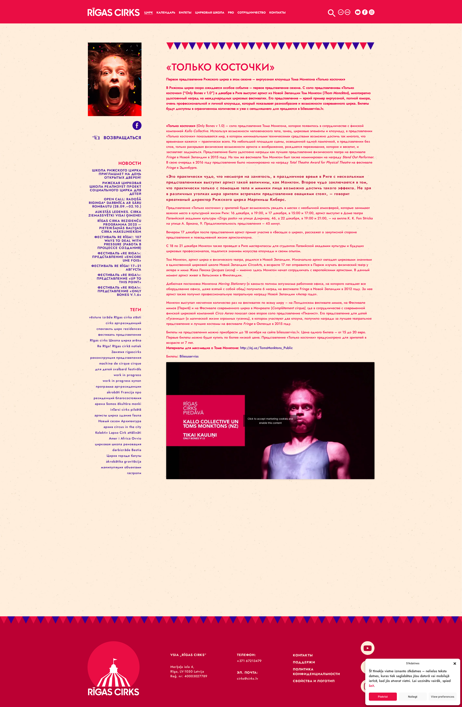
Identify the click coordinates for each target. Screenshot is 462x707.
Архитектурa (131, 421)
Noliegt (412, 696)
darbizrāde (121, 450)
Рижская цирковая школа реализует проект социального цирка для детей (115, 188)
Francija (127, 392)
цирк (118, 328)
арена (100, 403)
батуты (136, 455)
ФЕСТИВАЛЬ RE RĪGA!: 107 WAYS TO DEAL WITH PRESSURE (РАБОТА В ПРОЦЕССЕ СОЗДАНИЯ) (117, 242)
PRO (231, 12)
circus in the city (127, 427)
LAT (340, 12)
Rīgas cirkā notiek (126, 346)
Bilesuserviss (189, 356)
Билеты (185, 12)
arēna (136, 340)
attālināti (134, 432)
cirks (110, 323)
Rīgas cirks (99, 340)
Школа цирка (120, 340)
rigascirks (133, 352)
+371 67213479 (249, 661)
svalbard (120, 369)
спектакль (105, 328)
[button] (455, 663)
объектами (132, 467)
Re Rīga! (104, 346)
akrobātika (114, 461)
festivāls (134, 369)
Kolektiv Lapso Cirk (111, 432)
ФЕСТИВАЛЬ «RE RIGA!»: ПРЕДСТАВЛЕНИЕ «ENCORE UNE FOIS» (116, 257)
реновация (132, 444)
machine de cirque (114, 363)
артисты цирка (106, 415)
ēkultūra (124, 403)
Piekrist (383, 696)
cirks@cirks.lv (247, 678)
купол (136, 380)
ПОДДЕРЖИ (304, 662)
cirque (136, 363)
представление (128, 334)
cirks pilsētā (131, 409)
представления (128, 357)
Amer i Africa (120, 438)
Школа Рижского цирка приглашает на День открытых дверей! (116, 174)
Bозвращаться (122, 137)
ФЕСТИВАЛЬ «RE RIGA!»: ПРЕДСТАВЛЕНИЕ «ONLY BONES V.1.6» (119, 291)
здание (125, 415)
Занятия (117, 352)
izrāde (107, 317)
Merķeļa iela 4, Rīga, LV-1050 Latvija (187, 669)
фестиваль (106, 334)
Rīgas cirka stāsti (127, 317)
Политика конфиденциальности (316, 671)
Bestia (136, 450)
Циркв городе (118, 455)
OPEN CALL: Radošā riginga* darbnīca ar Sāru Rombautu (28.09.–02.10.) (115, 203)
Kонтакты (277, 12)
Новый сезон (109, 421)
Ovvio (136, 438)
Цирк (148, 12)
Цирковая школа (209, 12)
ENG (347, 12)
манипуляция (112, 467)
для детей (103, 369)
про (138, 392)
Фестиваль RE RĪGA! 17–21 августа (116, 268)
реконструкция (102, 357)
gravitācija (132, 461)
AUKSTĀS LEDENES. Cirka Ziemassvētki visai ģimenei (114, 213)
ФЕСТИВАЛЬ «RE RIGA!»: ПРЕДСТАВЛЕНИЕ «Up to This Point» (119, 278)
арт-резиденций (128, 323)
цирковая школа (108, 444)
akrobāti (113, 392)
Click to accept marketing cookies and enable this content (270, 420)
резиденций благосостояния (117, 398)
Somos (111, 403)
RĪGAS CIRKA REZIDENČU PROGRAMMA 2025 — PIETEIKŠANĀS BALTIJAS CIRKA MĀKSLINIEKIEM (119, 226)
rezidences (132, 328)
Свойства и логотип (314, 681)
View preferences (442, 696)
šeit (371, 685)
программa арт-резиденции (118, 386)
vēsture (95, 317)
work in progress (127, 375)
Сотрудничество (251, 12)
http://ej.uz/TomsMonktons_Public (266, 347)
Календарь (165, 12)
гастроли (134, 473)
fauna (136, 415)
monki (136, 403)
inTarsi (115, 409)
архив (108, 427)
